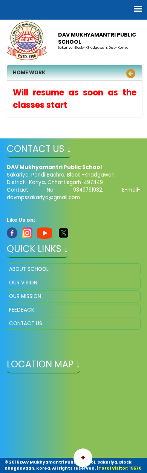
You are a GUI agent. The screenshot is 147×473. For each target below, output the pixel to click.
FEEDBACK (21, 309)
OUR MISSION (25, 296)
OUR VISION (23, 282)
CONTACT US (25, 323)
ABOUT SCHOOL (29, 269)
